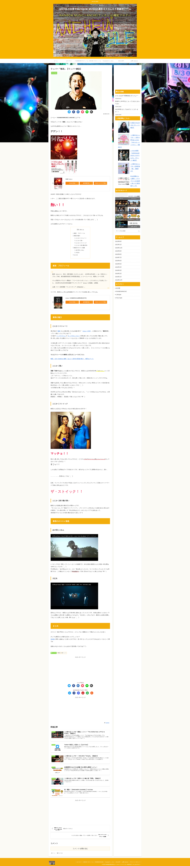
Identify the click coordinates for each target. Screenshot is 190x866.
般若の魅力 (77, 235)
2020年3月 (118, 270)
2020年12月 (118, 248)
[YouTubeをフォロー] (82, 692)
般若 (59, 331)
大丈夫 (77, 252)
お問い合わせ (125, 862)
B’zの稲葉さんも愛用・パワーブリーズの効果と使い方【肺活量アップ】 (135, 181)
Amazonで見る (72, 183)
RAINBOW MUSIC (99, 862)
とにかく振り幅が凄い (82, 245)
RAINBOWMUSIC (121, 291)
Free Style (54, 652)
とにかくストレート (81, 238)
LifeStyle (118, 294)
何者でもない (69, 179)
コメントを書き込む (80, 848)
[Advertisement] (80, 668)
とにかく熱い (79, 240)
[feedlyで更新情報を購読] (87, 692)
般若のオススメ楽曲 (79, 247)
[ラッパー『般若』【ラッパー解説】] (78, 111)
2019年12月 (118, 280)
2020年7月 (118, 257)
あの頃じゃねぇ (80, 250)
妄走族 (53, 639)
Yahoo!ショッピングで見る (100, 183)
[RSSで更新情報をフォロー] (91, 692)
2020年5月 (118, 264)
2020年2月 (118, 273)
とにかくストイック (81, 243)
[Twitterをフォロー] (69, 692)
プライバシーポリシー (135, 862)
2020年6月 (118, 260)
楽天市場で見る (86, 183)
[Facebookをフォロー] (74, 692)
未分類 (118, 288)
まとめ (76, 255)
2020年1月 (118, 276)
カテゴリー (79, 862)
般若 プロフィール (79, 233)
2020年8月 (118, 254)
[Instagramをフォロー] (78, 692)
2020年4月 (118, 267)
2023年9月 (118, 241)
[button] (139, 231)
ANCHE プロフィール (88, 862)
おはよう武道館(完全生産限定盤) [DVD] (76, 298)
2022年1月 (118, 244)
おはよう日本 (87, 331)
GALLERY (118, 862)
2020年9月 (118, 251)
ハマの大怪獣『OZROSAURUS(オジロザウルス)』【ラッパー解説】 (134, 155)
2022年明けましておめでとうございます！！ (126, 110)
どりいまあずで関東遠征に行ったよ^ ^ (126, 95)
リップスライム (61, 336)
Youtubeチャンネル (109, 862)
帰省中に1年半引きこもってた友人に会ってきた (127, 102)
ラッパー (64, 652)
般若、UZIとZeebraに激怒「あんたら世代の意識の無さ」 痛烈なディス (72, 359)
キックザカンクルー (74, 336)
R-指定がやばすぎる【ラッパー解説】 (135, 125)
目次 (78, 229)
